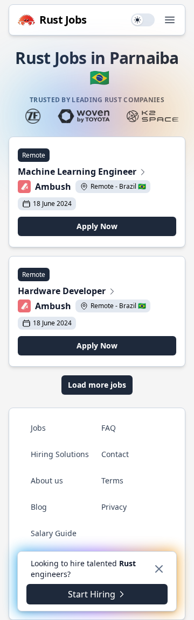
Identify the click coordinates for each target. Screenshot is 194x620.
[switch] (143, 19)
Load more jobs (97, 385)
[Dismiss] (159, 569)
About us (47, 480)
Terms (112, 480)
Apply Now (97, 226)
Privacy (114, 507)
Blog (39, 507)
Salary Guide (54, 533)
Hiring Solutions (60, 454)
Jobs (38, 428)
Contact (115, 454)
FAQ (108, 428)
